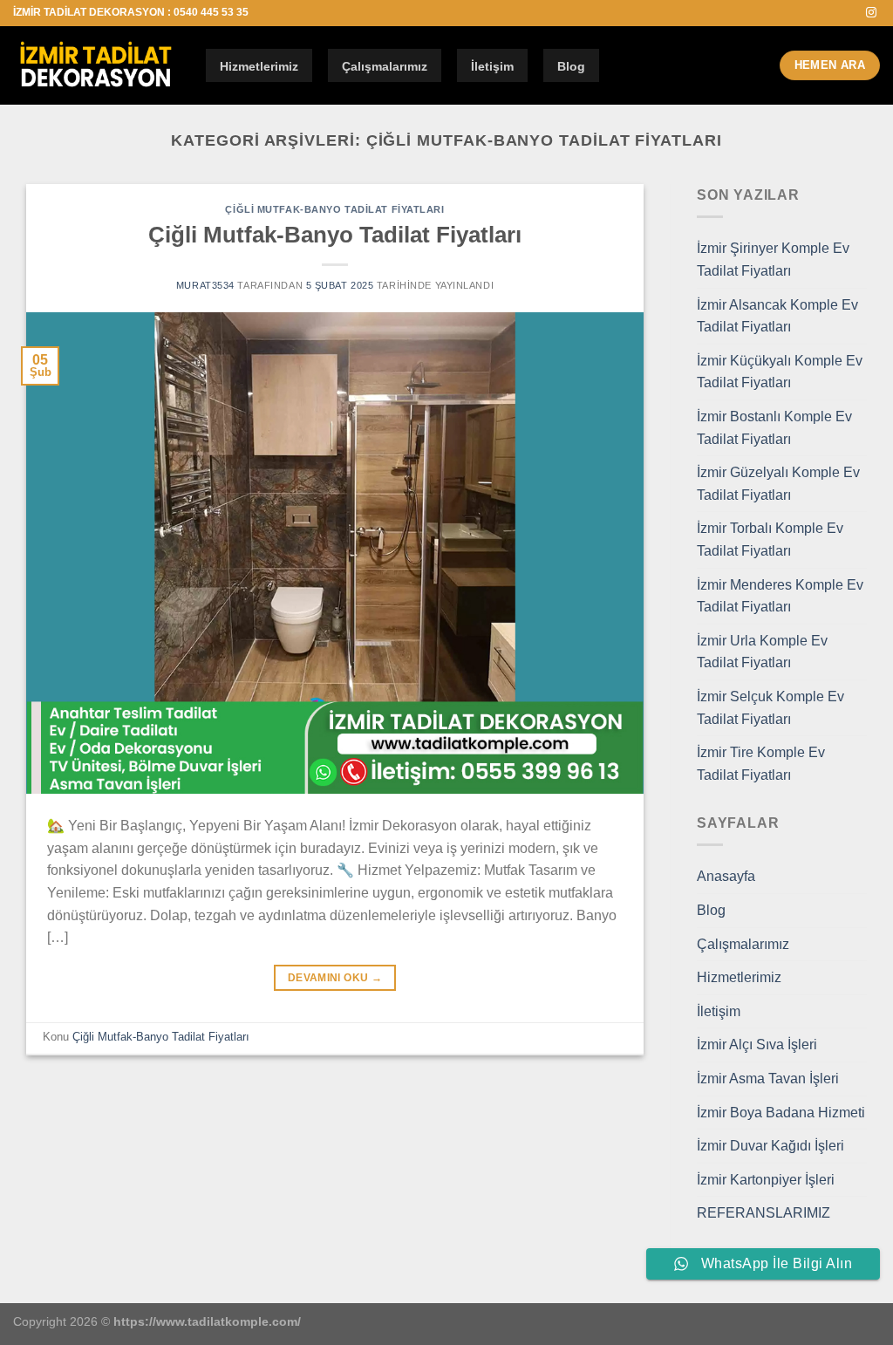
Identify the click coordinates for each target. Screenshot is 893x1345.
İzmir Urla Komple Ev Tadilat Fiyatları (762, 652)
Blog (571, 66)
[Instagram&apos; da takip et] (871, 13)
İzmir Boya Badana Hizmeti (781, 1112)
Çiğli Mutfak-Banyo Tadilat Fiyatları (334, 209)
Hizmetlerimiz (259, 66)
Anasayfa (726, 876)
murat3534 (205, 285)
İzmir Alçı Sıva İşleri (757, 1044)
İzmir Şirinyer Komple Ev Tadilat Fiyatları (773, 259)
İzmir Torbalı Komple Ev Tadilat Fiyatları (770, 539)
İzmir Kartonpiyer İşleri (766, 1179)
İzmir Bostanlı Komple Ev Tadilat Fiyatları (774, 428)
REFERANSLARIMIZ (763, 1212)
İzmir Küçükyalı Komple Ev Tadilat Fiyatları (779, 372)
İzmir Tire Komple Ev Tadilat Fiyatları (761, 763)
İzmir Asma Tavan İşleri (768, 1078)
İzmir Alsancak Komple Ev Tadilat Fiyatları (777, 316)
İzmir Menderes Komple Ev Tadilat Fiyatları (780, 596)
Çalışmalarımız (384, 66)
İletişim (492, 66)
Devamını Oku (335, 978)
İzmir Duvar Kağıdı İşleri (770, 1145)
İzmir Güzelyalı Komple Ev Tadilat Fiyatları (778, 483)
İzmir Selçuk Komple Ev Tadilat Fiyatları (770, 708)
